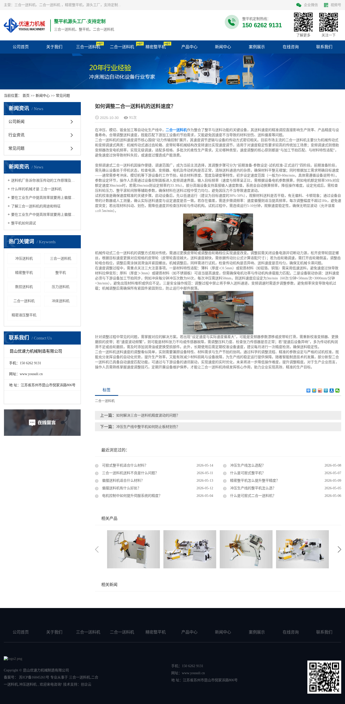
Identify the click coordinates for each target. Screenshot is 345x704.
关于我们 (54, 632)
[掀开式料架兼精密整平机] (133, 549)
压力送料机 (60, 287)
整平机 (60, 273)
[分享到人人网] (332, 391)
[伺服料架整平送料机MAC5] (189, 549)
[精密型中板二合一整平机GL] (246, 549)
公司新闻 (16, 121)
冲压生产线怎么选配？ (247, 465)
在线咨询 (291, 632)
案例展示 (257, 632)
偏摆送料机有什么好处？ (121, 488)
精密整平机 (24, 273)
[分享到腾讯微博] (326, 391)
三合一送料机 (60, 258)
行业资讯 (16, 135)
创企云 (86, 684)
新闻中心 (43, 96)
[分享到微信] (337, 391)
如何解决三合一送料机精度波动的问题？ (148, 415)
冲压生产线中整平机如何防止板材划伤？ (148, 427)
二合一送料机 (24, 301)
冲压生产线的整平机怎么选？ (252, 488)
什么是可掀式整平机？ (247, 473)
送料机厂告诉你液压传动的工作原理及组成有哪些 (44, 180)
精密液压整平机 (24, 315)
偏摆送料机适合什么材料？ (122, 480)
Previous (96, 549)
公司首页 (21, 632)
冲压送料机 (24, 258)
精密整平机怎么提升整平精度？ (254, 480)
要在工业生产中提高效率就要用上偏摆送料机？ (44, 198)
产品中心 (189, 632)
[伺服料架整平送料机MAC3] (302, 549)
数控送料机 (24, 287)
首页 (26, 96)
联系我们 (324, 632)
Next (339, 549)
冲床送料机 (60, 301)
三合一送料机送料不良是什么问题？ (130, 473)
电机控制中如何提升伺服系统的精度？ (131, 496)
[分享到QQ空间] (314, 391)
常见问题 (63, 96)
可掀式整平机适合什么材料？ (124, 465)
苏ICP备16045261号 (34, 677)
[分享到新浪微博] (320, 391)
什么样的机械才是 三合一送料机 (36, 189)
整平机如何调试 (23, 223)
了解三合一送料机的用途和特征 (36, 206)
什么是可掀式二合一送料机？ (252, 496)
